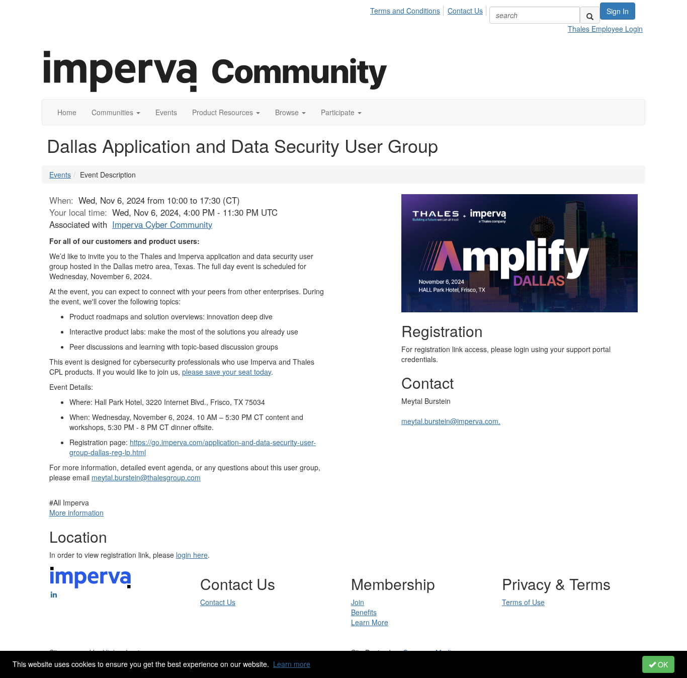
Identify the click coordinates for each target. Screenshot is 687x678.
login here (192, 555)
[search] (590, 15)
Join (357, 602)
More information (76, 512)
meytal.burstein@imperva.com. (450, 421)
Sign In (618, 11)
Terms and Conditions (405, 11)
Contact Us (465, 11)
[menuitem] (408, 9)
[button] (116, 112)
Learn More (369, 622)
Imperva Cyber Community (162, 224)
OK (662, 664)
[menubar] (429, 9)
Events (60, 175)
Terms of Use (523, 602)
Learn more (291, 664)
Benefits (364, 612)
